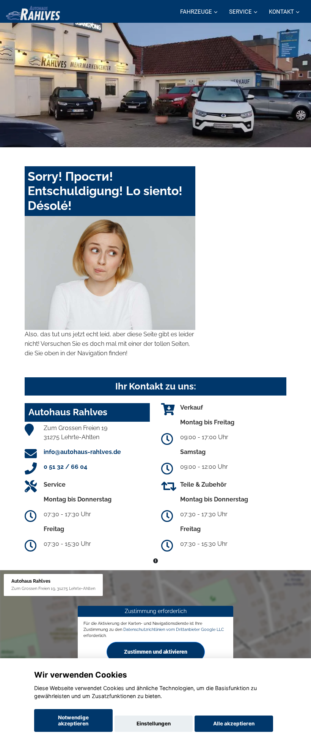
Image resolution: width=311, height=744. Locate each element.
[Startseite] (33, 12)
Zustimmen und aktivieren (155, 651)
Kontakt (281, 11)
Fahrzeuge (196, 11)
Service (240, 11)
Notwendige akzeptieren (73, 720)
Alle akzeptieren (233, 723)
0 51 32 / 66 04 (65, 466)
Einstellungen (154, 723)
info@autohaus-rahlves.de (82, 452)
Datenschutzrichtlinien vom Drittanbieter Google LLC (173, 629)
